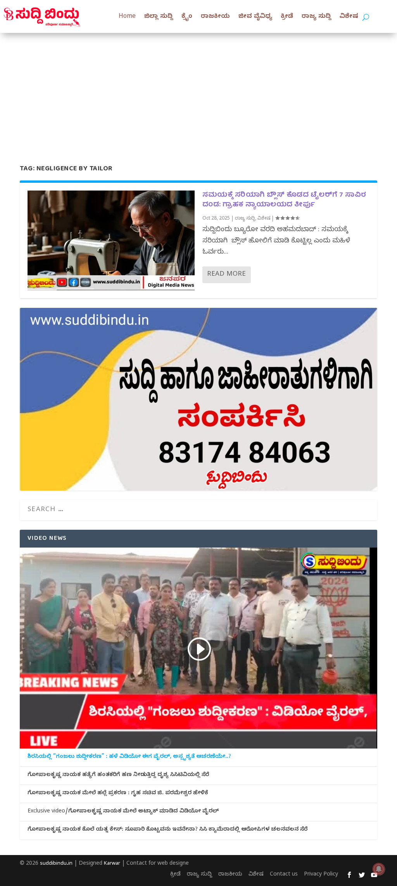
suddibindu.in (56, 863)
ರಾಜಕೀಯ (215, 17)
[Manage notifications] (379, 869)
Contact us (284, 875)
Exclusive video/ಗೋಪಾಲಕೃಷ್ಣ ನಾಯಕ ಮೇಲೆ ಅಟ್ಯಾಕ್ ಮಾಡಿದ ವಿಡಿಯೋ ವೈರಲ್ (123, 812)
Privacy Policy (321, 875)
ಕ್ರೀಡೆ (287, 17)
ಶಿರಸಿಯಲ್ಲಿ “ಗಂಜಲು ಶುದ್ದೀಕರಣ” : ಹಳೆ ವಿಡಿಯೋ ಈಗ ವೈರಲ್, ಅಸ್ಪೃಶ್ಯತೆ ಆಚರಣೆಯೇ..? (129, 757)
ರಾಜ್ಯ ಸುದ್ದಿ (316, 17)
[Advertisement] (198, 91)
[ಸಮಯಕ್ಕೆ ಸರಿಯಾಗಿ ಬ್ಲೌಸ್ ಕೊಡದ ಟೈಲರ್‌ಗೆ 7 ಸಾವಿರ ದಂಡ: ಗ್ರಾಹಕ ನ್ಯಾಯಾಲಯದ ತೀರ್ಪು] (111, 240)
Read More (226, 274)
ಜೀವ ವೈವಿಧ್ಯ (255, 17)
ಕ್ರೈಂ (186, 17)
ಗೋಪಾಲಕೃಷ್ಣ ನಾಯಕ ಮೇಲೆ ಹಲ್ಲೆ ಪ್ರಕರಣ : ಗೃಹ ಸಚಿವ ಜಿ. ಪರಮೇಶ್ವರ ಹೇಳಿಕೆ (118, 793)
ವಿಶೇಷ (349, 17)
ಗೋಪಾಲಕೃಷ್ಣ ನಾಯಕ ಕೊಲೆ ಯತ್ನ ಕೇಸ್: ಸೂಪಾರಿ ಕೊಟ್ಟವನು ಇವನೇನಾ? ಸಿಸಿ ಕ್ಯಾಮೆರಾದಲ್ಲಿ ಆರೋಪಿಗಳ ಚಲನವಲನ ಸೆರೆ (167, 830)
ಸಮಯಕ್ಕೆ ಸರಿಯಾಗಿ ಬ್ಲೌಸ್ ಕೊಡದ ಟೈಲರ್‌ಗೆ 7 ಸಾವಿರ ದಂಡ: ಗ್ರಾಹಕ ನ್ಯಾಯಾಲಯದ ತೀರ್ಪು (284, 200)
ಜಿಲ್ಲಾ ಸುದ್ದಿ (158, 17)
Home (127, 17)
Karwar (112, 863)
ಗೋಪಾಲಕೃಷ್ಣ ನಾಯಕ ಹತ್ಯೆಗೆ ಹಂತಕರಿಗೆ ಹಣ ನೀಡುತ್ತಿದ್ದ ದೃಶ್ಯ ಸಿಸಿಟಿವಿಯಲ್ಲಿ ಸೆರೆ (118, 775)
